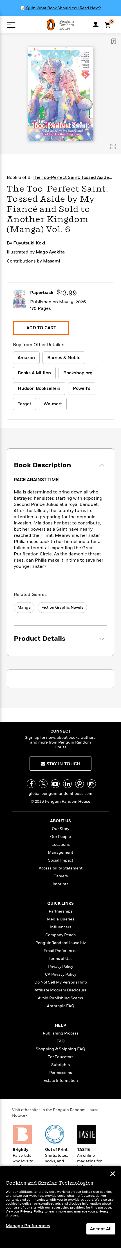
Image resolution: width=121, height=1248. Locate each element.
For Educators (60, 1057)
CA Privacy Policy (60, 974)
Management (60, 852)
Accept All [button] (101, 1229)
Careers (60, 876)
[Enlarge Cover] (113, 146)
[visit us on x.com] (43, 783)
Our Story (60, 828)
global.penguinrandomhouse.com (60, 793)
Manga (24, 607)
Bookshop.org (78, 373)
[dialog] (60, 1207)
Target (24, 404)
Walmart (53, 404)
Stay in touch (62, 764)
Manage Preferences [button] (28, 1225)
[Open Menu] (11, 25)
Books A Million (34, 373)
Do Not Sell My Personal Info (60, 982)
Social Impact (60, 860)
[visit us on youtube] (55, 783)
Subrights (60, 1064)
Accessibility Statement (60, 868)
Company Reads (60, 935)
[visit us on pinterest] (79, 783)
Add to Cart (41, 328)
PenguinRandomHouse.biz (60, 943)
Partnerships (61, 911)
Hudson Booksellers (39, 388)
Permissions (60, 1072)
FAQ (61, 1041)
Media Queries (60, 919)
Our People (60, 836)
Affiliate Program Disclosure (61, 990)
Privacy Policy (60, 966)
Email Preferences (60, 950)
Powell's (81, 388)
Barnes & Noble (63, 358)
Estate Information (60, 1080)
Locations (60, 844)
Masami (51, 261)
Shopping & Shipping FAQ (60, 1049)
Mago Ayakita (50, 252)
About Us (60, 821)
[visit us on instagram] (91, 783)
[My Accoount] (95, 24)
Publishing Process (61, 1033)
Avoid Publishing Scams (60, 998)
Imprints (60, 884)
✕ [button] (112, 1174)
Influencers (60, 927)
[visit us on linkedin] (67, 783)
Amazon (26, 358)
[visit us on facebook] (31, 783)
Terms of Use (61, 958)
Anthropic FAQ (60, 1006)
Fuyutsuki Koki (29, 243)
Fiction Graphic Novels (62, 607)
